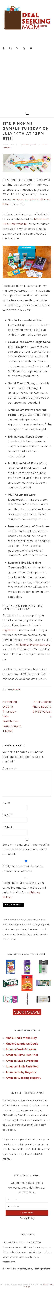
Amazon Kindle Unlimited (22, 1066)
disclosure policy (11, 1269)
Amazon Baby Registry (21, 1072)
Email (8, 815)
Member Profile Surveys (34, 644)
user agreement (42, 1269)
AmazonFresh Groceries (21, 1049)
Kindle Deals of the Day (21, 1038)
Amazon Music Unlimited (22, 1060)
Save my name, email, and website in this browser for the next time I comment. (26, 849)
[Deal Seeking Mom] (27, 30)
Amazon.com (9, 1262)
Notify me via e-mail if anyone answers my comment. (23, 868)
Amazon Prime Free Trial (22, 1055)
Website (8, 827)
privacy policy (26, 1269)
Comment (10, 768)
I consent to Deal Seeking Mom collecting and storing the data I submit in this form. (24, 890)
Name (8, 802)
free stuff (16, 690)
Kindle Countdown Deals (22, 1043)
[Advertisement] (27, 82)
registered (9, 630)
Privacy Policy (27, 1218)
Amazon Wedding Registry (23, 1077)
